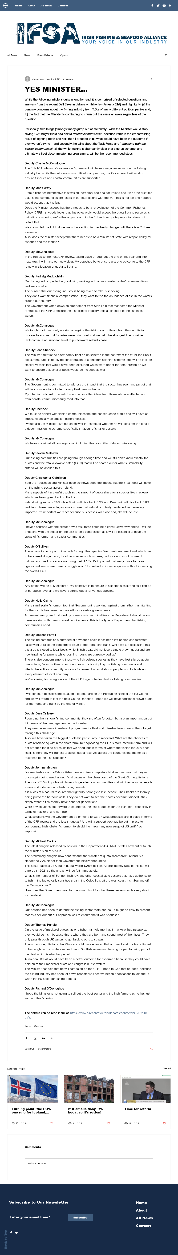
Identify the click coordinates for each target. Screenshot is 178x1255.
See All (167, 1068)
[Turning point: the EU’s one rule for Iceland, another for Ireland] (32, 1089)
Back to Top (5, 1239)
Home (141, 1203)
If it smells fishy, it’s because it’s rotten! (85, 1110)
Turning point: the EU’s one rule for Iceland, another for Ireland (31, 1110)
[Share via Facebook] (26, 1038)
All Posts (12, 55)
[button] (166, 55)
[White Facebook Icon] (11, 1233)
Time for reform (137, 1109)
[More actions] (151, 79)
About (141, 1210)
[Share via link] (52, 1038)
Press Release (45, 55)
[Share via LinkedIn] (43, 1038)
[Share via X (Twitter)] (35, 1038)
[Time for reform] (145, 1089)
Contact (143, 1226)
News (27, 55)
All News (144, 1218)
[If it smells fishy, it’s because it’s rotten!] (89, 1089)
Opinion (64, 55)
